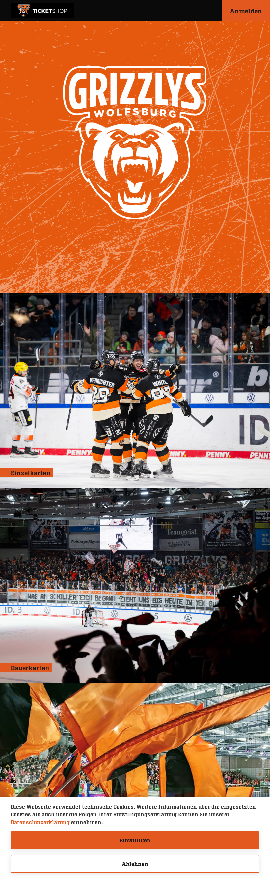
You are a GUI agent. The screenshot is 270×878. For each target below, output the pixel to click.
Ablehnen (135, 863)
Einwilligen (135, 840)
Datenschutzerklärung (40, 822)
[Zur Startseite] (42, 10)
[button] (246, 10)
